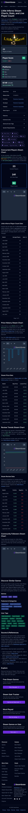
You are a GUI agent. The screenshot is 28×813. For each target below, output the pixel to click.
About (17, 810)
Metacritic (13, 660)
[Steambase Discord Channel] (14, 799)
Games (6, 6)
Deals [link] (23, 136)
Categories (5, 768)
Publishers (4, 777)
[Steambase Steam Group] (17, 799)
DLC (3, 747)
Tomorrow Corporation (18, 99)
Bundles (4, 753)
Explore (4, 801)
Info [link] (15, 142)
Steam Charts (5, 756)
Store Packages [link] (7, 142)
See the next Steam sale (13, 702)
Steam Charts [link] (6, 133)
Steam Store (14, 653)
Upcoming (17, 756)
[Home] (1, 6)
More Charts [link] (14, 145)
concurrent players (17, 22)
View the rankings (13, 717)
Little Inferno (13, 6)
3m (8, 191)
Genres (4, 766)
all (14, 191)
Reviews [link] (15, 133)
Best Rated (17, 744)
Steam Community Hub (12, 657)
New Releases (18, 753)
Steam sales (18, 378)
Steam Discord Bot (7, 790)
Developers (5, 774)
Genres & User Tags (8, 123)
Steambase (16, 787)
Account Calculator (7, 798)
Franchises (4, 780)
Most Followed (19, 750)
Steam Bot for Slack (7, 792)
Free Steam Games (20, 773)
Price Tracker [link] (6, 136)
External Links (7, 119)
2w (4, 191)
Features (5, 115)
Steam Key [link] (16, 136)
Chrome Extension (7, 787)
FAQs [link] (23, 145)
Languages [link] (6, 145)
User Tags (4, 771)
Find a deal (13, 732)
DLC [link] (5, 139)
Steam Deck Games (20, 759)
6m (8, 343)
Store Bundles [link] (13, 139)
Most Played (18, 747)
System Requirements (9, 127)
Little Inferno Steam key (7, 331)
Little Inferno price (11, 337)
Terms (8, 810)
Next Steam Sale (6, 795)
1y (11, 191)
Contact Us (23, 810)
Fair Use (13, 810)
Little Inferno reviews (9, 440)
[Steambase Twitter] (19, 799)
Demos (4, 750)
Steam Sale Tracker (20, 766)
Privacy (4, 810)
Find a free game (13, 687)
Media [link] (21, 142)
